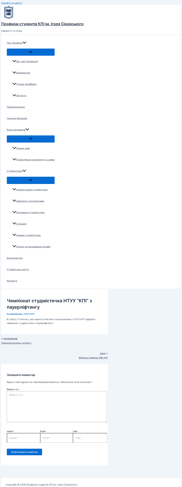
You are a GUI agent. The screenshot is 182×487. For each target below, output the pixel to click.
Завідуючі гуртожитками (30, 201)
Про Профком (15, 42)
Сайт (75, 431)
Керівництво (23, 72)
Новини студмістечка (28, 235)
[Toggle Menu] (31, 52)
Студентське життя (18, 269)
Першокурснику (16, 107)
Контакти (12, 280)
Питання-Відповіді (17, 118)
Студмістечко (14, 171)
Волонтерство (15, 258)
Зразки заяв (23, 148)
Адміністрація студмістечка (32, 189)
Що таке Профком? (27, 61)
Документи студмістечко (30, 212)
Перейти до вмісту (11, 3)
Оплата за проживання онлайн (33, 246)
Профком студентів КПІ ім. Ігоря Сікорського (42, 24)
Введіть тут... (13, 389)
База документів (16, 129)
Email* (43, 431)
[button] (24, 43)
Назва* (10, 431)
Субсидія (21, 223)
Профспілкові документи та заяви (35, 159)
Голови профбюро (26, 84)
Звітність (21, 95)
